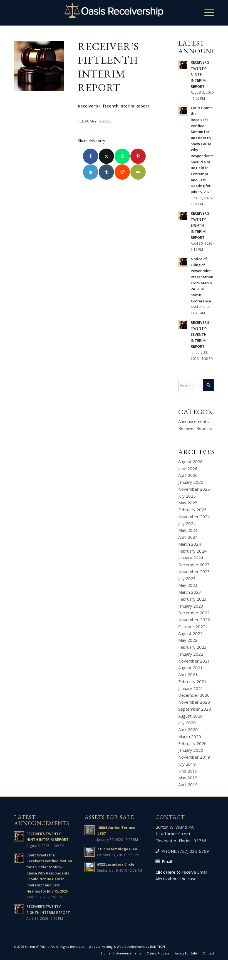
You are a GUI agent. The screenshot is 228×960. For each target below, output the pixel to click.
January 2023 (190, 606)
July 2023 (187, 578)
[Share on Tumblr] (106, 172)
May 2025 (187, 502)
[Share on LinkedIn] (90, 172)
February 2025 (192, 509)
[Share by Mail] (138, 172)
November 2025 (194, 489)
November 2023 (194, 571)
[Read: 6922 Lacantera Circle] (90, 867)
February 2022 (192, 647)
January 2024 (190, 557)
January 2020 (190, 750)
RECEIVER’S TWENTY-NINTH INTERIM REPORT (200, 74)
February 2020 (192, 743)
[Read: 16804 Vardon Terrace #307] (90, 830)
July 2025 (187, 496)
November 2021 (194, 661)
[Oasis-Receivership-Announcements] (39, 66)
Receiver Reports (195, 428)
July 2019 (187, 764)
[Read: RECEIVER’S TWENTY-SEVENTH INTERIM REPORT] (183, 325)
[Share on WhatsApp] (122, 156)
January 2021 (190, 688)
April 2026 (188, 475)
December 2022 (194, 612)
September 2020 (194, 709)
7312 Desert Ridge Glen (117, 848)
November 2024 (194, 516)
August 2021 (190, 667)
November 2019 (194, 757)
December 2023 (194, 564)
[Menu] (206, 12)
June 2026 (187, 468)
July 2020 (187, 722)
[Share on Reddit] (122, 172)
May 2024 (187, 530)
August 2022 (190, 633)
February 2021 (192, 681)
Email (167, 861)
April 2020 (188, 729)
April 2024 (188, 537)
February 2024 (192, 551)
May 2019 (187, 777)
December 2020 (194, 695)
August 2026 (190, 461)
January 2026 (190, 482)
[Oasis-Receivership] (114, 12)
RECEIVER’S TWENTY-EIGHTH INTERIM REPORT (200, 225)
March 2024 (189, 544)
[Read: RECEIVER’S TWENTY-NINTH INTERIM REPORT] (183, 65)
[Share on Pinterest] (138, 156)
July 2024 (187, 523)
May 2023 (187, 585)
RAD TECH (157, 946)
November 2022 (194, 619)
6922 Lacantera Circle (115, 864)
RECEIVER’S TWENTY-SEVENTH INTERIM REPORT (200, 334)
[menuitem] (206, 12)
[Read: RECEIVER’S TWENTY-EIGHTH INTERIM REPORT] (183, 216)
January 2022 (190, 654)
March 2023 (189, 592)
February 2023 (192, 599)
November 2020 (194, 702)
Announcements (193, 421)
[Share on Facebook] (90, 156)
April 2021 (188, 674)
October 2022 (191, 626)
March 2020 (189, 736)
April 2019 (188, 784)
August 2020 (190, 716)
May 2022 (187, 640)
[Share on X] (106, 156)
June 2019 (187, 771)
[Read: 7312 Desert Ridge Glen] (90, 852)
